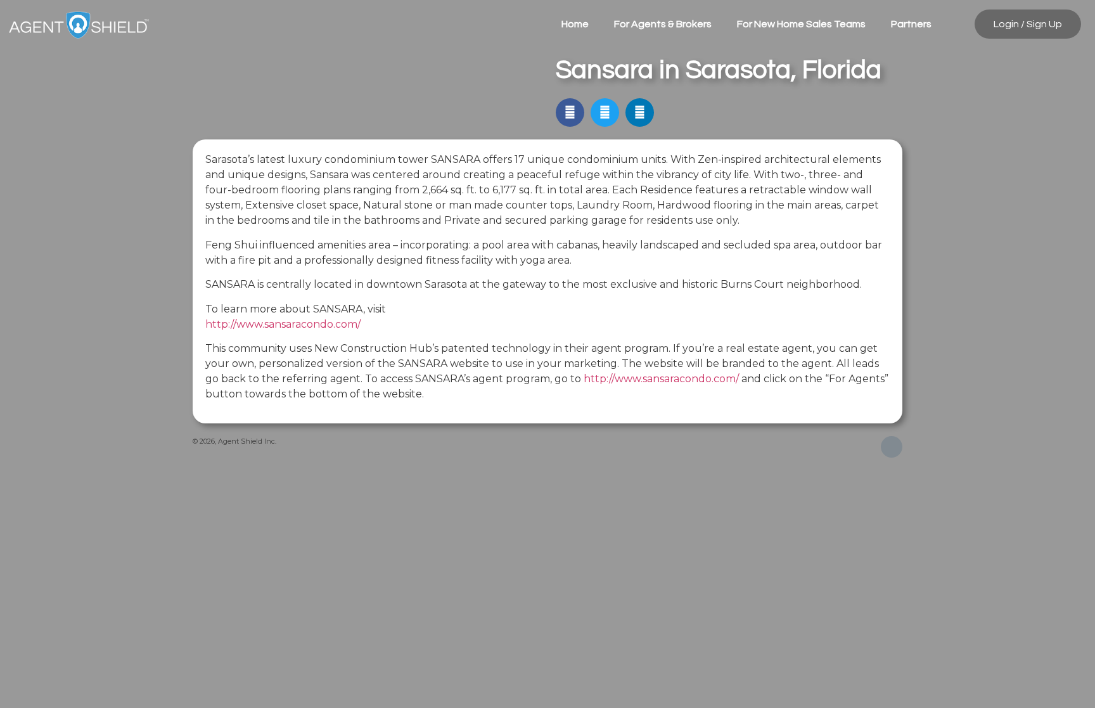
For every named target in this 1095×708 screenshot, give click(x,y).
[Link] (891, 447)
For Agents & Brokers (663, 24)
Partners (911, 24)
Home (575, 24)
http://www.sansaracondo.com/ (283, 324)
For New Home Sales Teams (801, 24)
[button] (570, 112)
